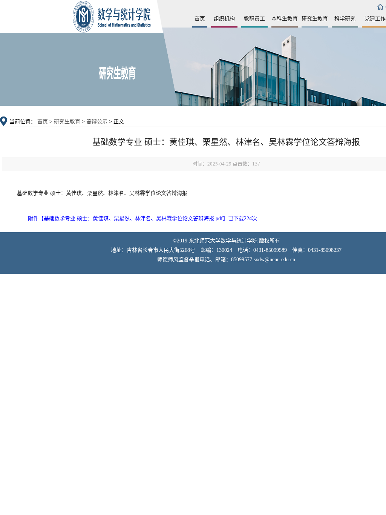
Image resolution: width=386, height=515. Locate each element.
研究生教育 (315, 18)
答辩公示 (96, 121)
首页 (200, 18)
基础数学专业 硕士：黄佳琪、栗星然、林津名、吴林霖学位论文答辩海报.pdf (133, 218)
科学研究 (344, 18)
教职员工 (254, 18)
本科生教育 (284, 18)
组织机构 (224, 18)
